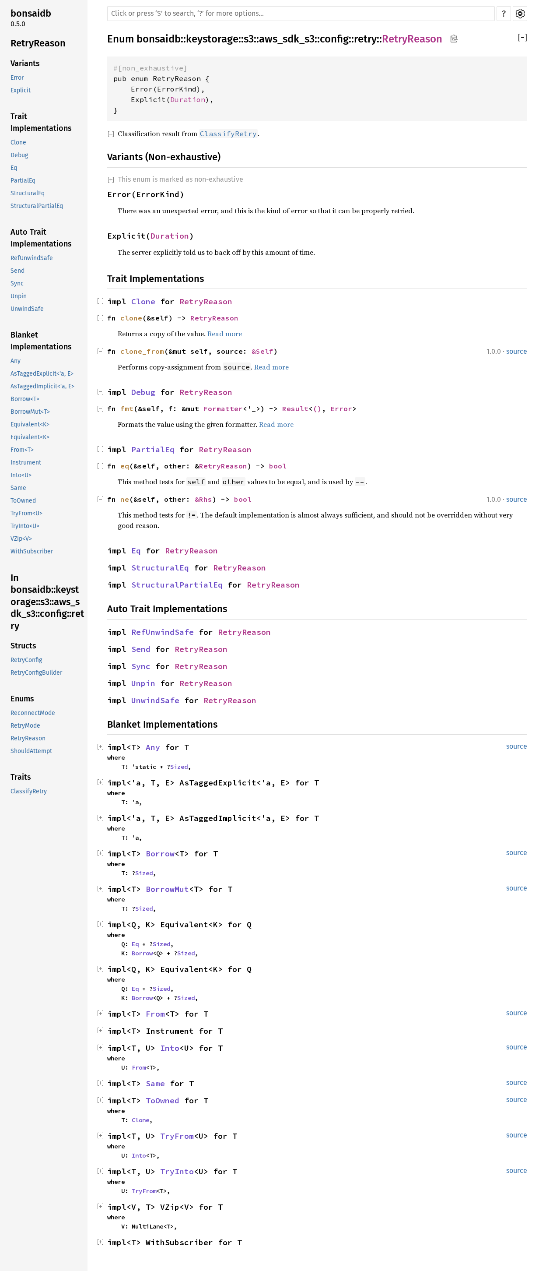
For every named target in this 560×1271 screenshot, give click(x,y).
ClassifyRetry (28, 791)
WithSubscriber (31, 551)
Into (169, 1048)
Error (17, 77)
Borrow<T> (24, 399)
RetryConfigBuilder (36, 672)
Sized (179, 767)
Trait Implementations (41, 122)
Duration (187, 99)
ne (124, 499)
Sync (17, 283)
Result (295, 408)
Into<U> (21, 475)
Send (17, 271)
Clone (18, 142)
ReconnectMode (32, 713)
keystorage (212, 39)
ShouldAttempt (31, 751)
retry (365, 39)
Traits (20, 777)
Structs (23, 646)
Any (15, 361)
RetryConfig (26, 660)
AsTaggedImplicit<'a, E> (42, 386)
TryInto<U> (24, 526)
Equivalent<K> (29, 424)
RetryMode (25, 725)
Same (18, 488)
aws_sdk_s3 (287, 39)
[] (522, 37)
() (317, 408)
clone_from (142, 351)
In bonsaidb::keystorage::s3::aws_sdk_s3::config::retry (47, 602)
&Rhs (203, 499)
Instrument (25, 462)
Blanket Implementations (41, 341)
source (516, 351)
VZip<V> (21, 538)
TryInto (177, 1171)
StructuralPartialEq (36, 206)
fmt (126, 408)
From (155, 1014)
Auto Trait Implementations (41, 238)
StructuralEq (27, 193)
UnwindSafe (27, 309)
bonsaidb (30, 13)
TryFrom (177, 1136)
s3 (249, 39)
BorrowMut (167, 889)
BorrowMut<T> (30, 411)
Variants (25, 63)
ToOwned (23, 500)
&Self (262, 351)
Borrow (160, 854)
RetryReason (38, 43)
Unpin (18, 296)
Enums (22, 699)
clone (131, 317)
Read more (224, 333)
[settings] (520, 13)
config (334, 39)
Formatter (223, 408)
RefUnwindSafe (31, 258)
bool (278, 465)
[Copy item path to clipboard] (454, 39)
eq (124, 465)
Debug (19, 155)
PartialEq (22, 180)
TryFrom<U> (26, 513)
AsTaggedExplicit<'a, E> (42, 373)
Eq (13, 168)
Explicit (20, 90)
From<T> (22, 450)
